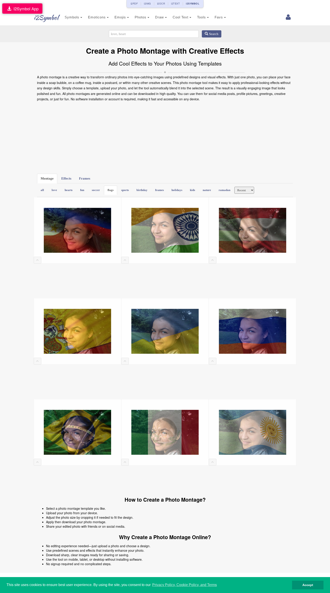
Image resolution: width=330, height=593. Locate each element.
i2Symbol (46, 17)
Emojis (120, 17)
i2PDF (134, 3)
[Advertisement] (165, 137)
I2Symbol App (25, 8)
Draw (160, 17)
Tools (202, 17)
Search (213, 34)
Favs (219, 17)
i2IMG (147, 3)
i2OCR (161, 3)
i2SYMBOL (192, 3)
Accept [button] (307, 585)
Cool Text (181, 17)
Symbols (72, 17)
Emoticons (97, 17)
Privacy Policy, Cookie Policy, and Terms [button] (184, 585)
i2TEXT (175, 3)
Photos (141, 17)
